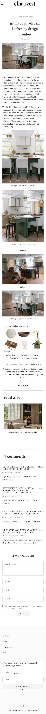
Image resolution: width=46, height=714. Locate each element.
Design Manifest (26, 83)
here (39, 364)
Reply (41, 467)
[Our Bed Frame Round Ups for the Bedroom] (23, 416)
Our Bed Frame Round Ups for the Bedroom (23, 432)
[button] (23, 706)
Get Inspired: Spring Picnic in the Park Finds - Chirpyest (22, 468)
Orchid (36, 355)
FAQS (4, 653)
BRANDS (5, 636)
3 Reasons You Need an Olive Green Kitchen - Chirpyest (19, 531)
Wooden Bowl (27, 355)
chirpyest (25, 39)
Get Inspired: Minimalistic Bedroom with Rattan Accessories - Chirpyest (18, 490)
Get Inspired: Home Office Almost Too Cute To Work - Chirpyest (22, 513)
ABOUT (5, 641)
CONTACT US (7, 647)
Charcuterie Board (16, 358)
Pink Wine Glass (31, 358)
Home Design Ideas (25, 17)
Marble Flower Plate (13, 355)
